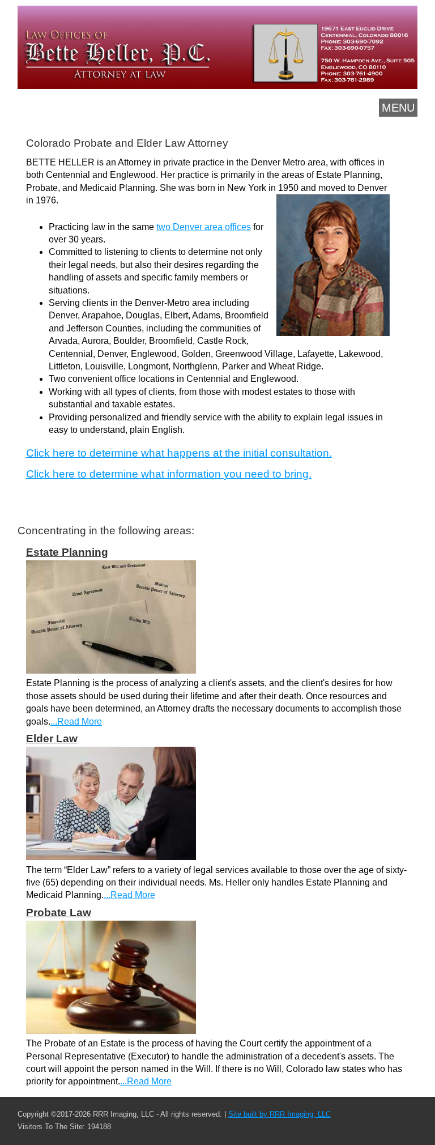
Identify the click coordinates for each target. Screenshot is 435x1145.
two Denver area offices (203, 227)
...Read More (76, 721)
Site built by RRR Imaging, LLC (279, 1114)
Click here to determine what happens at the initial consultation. (179, 453)
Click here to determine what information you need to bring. (169, 474)
